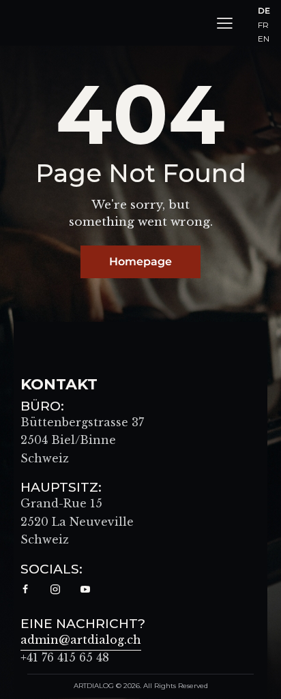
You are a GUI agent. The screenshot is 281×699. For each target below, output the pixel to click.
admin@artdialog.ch (80, 639)
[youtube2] (85, 590)
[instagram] (55, 590)
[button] (225, 22)
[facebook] (25, 590)
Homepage (140, 261)
